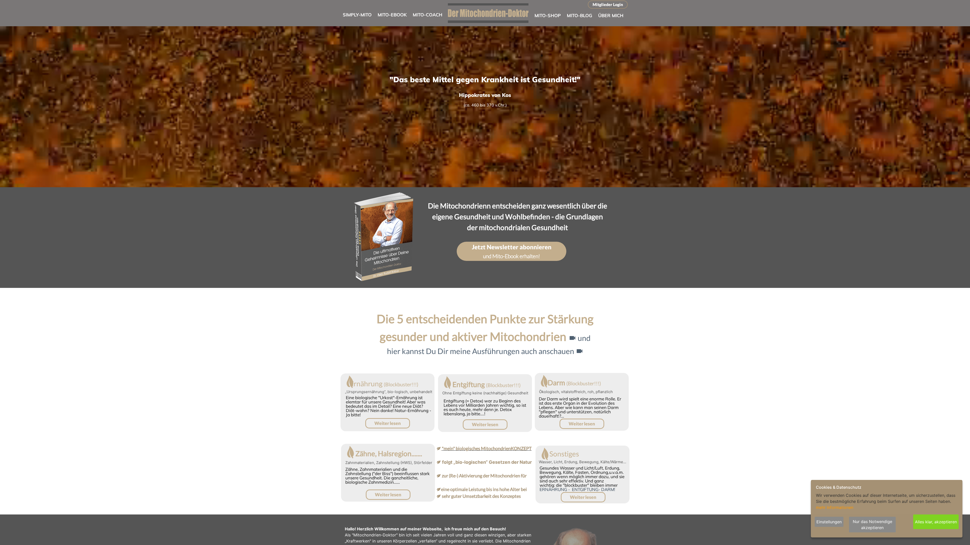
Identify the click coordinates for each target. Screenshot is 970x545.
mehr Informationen (834, 507)
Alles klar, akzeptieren (936, 521)
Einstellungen (829, 521)
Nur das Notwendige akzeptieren (872, 524)
